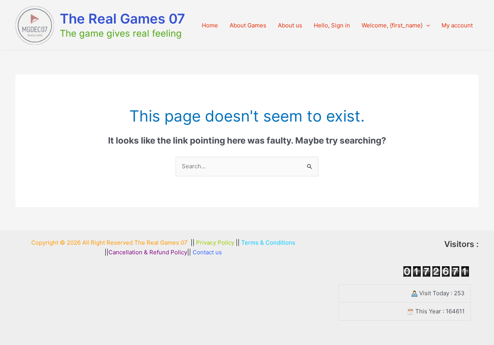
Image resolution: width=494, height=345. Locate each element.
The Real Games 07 (122, 18)
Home (210, 25)
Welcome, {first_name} (392, 25)
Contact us (207, 252)
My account (457, 25)
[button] (426, 25)
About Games (248, 25)
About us (290, 25)
